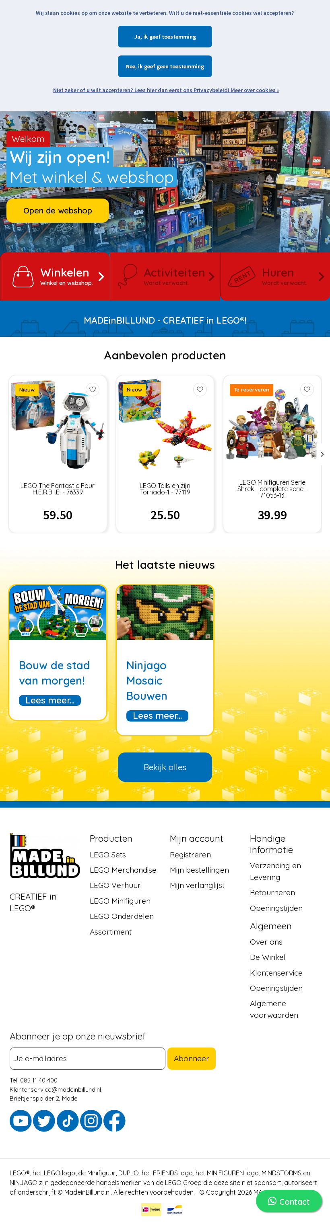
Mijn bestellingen (199, 870)
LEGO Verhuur (115, 885)
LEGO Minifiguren (120, 901)
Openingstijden (276, 908)
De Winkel (268, 957)
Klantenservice (276, 973)
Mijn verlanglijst (197, 885)
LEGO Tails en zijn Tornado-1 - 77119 (165, 489)
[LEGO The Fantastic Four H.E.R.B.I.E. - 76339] (58, 424)
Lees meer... (49, 700)
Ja (137, 36)
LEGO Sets (108, 854)
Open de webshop (57, 210)
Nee (130, 66)
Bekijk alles (165, 767)
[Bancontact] (175, 1210)
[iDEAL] (151, 1210)
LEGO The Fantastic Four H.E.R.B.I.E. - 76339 (58, 489)
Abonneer (191, 1058)
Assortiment (111, 932)
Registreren (190, 854)
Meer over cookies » (255, 90)
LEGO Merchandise (123, 870)
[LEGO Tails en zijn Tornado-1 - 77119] (165, 424)
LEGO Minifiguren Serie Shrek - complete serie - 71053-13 (272, 488)
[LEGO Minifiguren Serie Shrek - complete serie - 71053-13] (272, 424)
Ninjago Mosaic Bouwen (146, 680)
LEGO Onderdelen (122, 916)
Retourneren (272, 893)
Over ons (266, 942)
